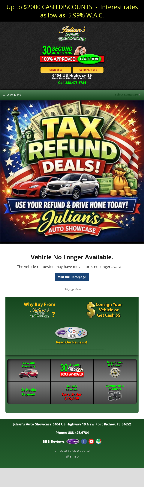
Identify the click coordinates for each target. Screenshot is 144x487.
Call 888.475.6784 (72, 82)
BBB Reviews (53, 441)
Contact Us (55, 70)
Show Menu (12, 94)
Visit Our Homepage (72, 277)
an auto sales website (72, 450)
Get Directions (88, 70)
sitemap (72, 456)
